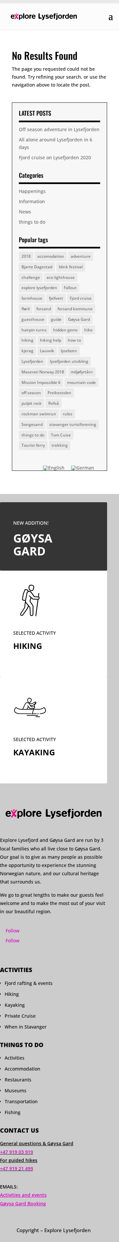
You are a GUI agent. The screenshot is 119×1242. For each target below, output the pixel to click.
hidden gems (65, 330)
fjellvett (56, 298)
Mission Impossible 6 (40, 382)
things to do (32, 222)
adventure (81, 256)
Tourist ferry (33, 445)
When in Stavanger (26, 1027)
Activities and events (23, 1195)
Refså (53, 403)
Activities (14, 1058)
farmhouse (31, 298)
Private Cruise (20, 1016)
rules (67, 414)
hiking (27, 340)
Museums (15, 1090)
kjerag (27, 351)
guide (56, 319)
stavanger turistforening (72, 424)
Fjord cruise (81, 298)
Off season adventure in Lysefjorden (59, 129)
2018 (26, 256)
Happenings (32, 191)
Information (32, 201)
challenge (30, 277)
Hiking (12, 994)
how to (74, 340)
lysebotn (69, 351)
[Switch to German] (83, 468)
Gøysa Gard (79, 319)
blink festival (71, 267)
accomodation (50, 256)
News (25, 211)
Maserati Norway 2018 (42, 372)
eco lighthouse (61, 277)
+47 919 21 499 (16, 1168)
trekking (60, 445)
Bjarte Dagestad (36, 267)
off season (31, 392)
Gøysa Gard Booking (23, 1203)
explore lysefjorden (39, 287)
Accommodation (22, 1069)
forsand (43, 309)
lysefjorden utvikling (69, 361)
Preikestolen (59, 392)
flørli (25, 309)
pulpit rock (31, 403)
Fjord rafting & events (29, 983)
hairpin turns (34, 330)
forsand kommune (75, 309)
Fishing (12, 1112)
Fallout (70, 287)
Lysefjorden (32, 361)
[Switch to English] (54, 468)
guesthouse (32, 319)
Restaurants (18, 1079)
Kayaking (15, 1005)
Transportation (21, 1101)
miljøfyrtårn (82, 372)
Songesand (32, 424)
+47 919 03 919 (16, 1152)
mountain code (81, 382)
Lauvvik (47, 351)
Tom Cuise (61, 435)
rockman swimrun (38, 414)
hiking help (50, 340)
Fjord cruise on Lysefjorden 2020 (55, 157)
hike (88, 330)
